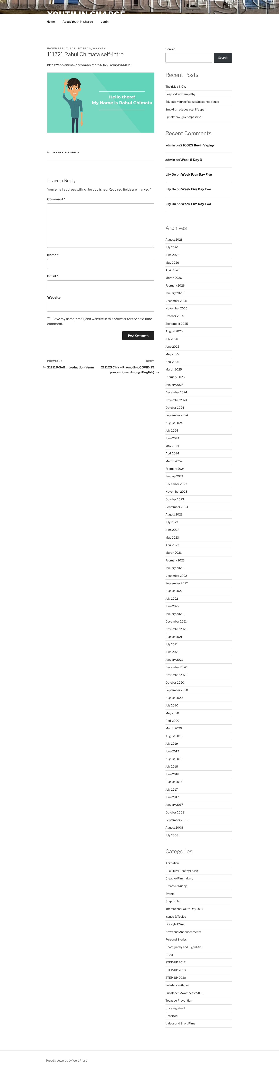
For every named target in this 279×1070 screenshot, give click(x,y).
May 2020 (172, 713)
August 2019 (173, 736)
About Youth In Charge (77, 21)
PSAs (169, 954)
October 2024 (174, 407)
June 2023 (172, 529)
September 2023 (176, 507)
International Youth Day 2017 (184, 908)
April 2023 (172, 545)
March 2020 (173, 728)
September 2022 (176, 583)
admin (170, 145)
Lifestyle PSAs (174, 924)
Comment (56, 199)
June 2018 (172, 774)
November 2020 (176, 675)
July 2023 (171, 522)
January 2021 (174, 659)
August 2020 (174, 698)
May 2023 (172, 537)
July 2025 (171, 338)
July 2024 (171, 430)
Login (104, 21)
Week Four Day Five (196, 174)
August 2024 (174, 423)
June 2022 (172, 606)
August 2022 (173, 590)
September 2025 (176, 323)
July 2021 (171, 644)
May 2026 (172, 262)
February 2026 (175, 285)
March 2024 (173, 461)
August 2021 (173, 636)
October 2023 (174, 499)
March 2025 (173, 369)
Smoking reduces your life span (185, 109)
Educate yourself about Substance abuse (192, 101)
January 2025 (174, 384)
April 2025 (172, 362)
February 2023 (175, 560)
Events (169, 893)
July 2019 (171, 743)
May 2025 (172, 354)
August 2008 (174, 827)
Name (53, 255)
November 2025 (176, 308)
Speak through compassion (183, 117)
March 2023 (173, 552)
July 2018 (171, 766)
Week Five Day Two (196, 189)
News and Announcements (183, 932)
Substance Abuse (177, 985)
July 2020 (171, 705)
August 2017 (173, 781)
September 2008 (176, 820)
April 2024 (172, 453)
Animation (172, 863)
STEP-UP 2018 (175, 970)
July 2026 (171, 247)
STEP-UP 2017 (175, 962)
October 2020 (174, 682)
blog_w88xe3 (94, 48)
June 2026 (172, 255)
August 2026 (174, 239)
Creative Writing (176, 886)
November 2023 (176, 491)
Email (52, 276)
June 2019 (172, 751)
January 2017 (174, 804)
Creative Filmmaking (179, 878)
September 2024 (176, 415)
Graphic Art (172, 901)
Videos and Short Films (180, 1023)
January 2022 (174, 614)
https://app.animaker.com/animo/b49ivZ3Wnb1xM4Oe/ (89, 65)
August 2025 (174, 331)
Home (51, 21)
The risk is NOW (175, 86)
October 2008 (174, 812)
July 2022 (171, 598)
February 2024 (175, 468)
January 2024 (174, 476)
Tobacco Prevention (178, 1000)
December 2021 (176, 621)
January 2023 (174, 568)
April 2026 (172, 270)
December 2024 (176, 392)
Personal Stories (176, 939)
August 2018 (173, 759)
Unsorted (171, 1016)
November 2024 (176, 400)
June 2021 (172, 652)
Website (53, 297)
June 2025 (172, 346)
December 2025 (176, 300)
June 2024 (172, 438)
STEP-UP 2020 (175, 977)
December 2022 (176, 575)
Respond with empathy (180, 94)
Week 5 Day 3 (191, 160)
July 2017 (171, 789)
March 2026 (173, 277)
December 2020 (176, 667)
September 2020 (176, 690)
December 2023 (176, 484)
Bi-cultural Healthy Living (181, 871)
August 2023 (174, 514)
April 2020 (172, 720)
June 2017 (172, 797)
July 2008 (172, 835)
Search (170, 49)
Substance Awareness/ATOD (184, 993)
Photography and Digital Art (183, 947)
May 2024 (172, 445)
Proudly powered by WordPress (66, 1060)
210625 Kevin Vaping (197, 145)
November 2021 (176, 629)
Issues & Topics (66, 152)
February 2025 (175, 377)
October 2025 (174, 316)
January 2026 (174, 293)
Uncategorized (175, 1008)
